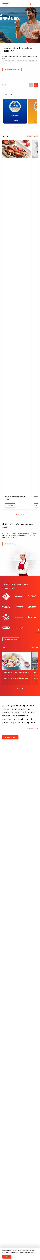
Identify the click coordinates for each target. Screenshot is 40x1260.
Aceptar (6, 1256)
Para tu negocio (11, 544)
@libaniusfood (32, 728)
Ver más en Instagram (10, 737)
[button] (15, 126)
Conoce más (32, 136)
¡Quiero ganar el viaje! (13, 69)
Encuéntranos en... (12, 639)
